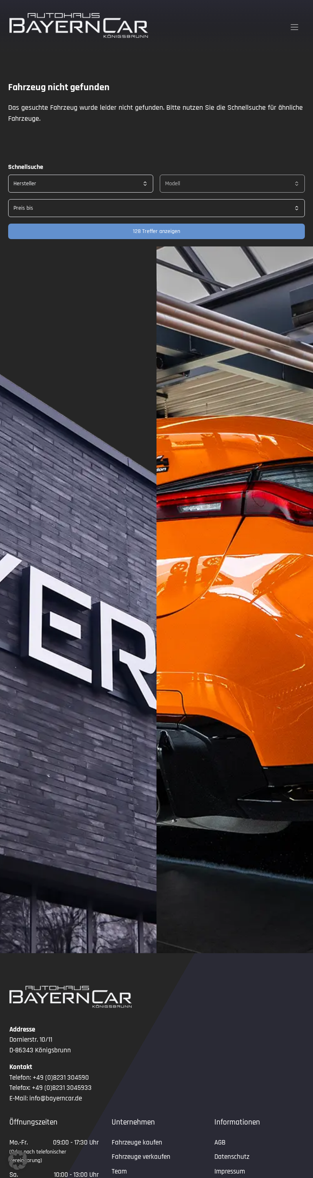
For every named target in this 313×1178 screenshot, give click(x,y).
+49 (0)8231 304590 (61, 1077)
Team (119, 1171)
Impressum (229, 1171)
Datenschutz (231, 1156)
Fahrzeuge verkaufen (141, 1156)
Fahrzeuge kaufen (137, 1142)
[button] (18, 1160)
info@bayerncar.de (55, 1098)
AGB (219, 1142)
